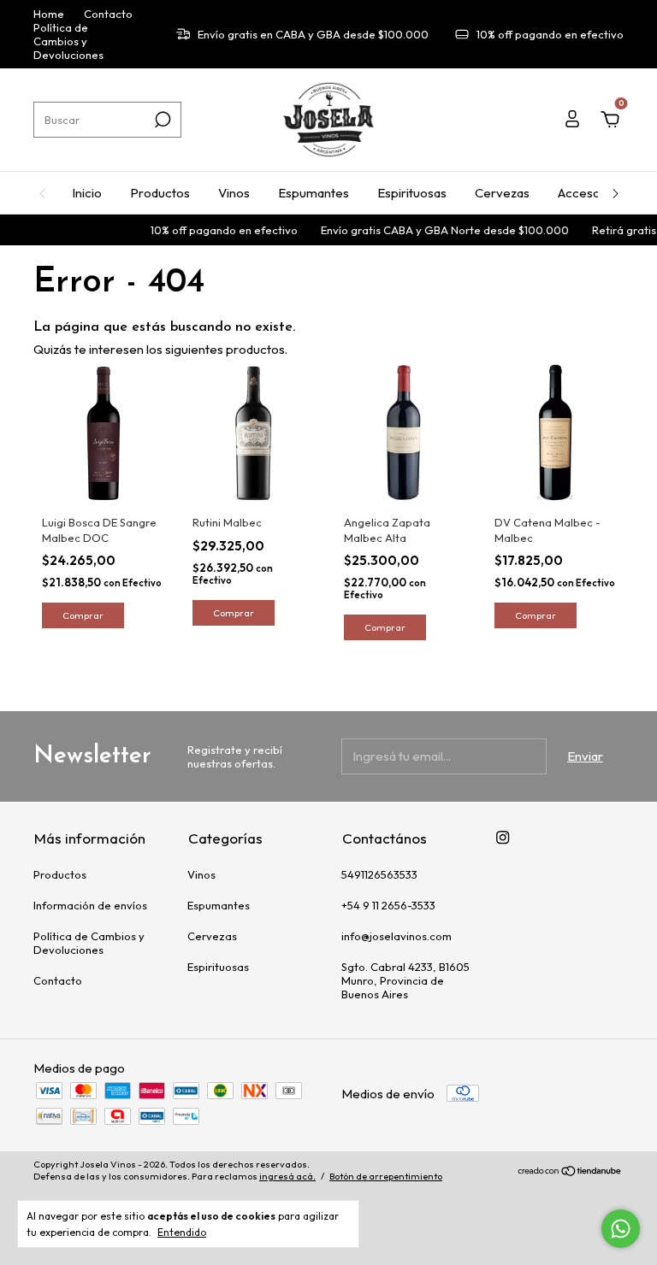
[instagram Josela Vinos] (502, 837)
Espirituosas (412, 193)
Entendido (181, 1232)
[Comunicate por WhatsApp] (620, 1228)
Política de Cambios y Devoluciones (68, 41)
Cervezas (502, 193)
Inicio (87, 193)
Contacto (108, 14)
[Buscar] (161, 120)
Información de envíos (90, 905)
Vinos (234, 193)
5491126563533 (379, 874)
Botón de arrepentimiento (385, 1176)
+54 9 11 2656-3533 (388, 905)
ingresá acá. (287, 1176)
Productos (160, 193)
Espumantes (313, 193)
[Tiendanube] (570, 1172)
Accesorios (590, 193)
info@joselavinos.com (396, 936)
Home (48, 14)
